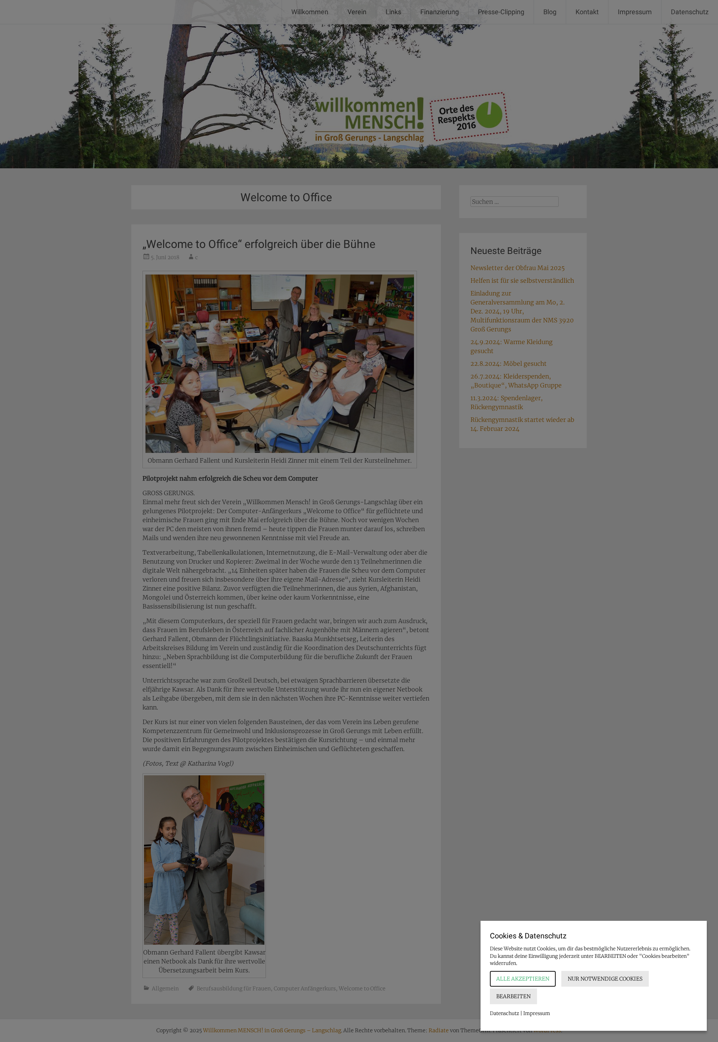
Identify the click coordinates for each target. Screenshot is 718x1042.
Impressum (536, 1013)
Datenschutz (504, 1013)
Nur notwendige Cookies (605, 978)
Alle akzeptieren (522, 978)
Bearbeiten (513, 996)
